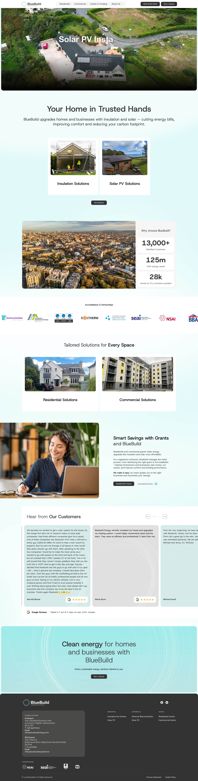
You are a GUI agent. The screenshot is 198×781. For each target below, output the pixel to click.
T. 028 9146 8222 (32, 728)
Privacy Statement (154, 777)
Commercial (80, 4)
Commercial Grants (167, 720)
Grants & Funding (98, 4)
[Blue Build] (31, 4)
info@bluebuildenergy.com (37, 733)
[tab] (154, 516)
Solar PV (111, 720)
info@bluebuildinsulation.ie (37, 752)
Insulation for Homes (116, 716)
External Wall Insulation (142, 716)
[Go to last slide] (148, 516)
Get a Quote (169, 4)
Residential (64, 4)
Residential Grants (123, 484)
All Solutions (99, 202)
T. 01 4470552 (31, 747)
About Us (116, 4)
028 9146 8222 (150, 4)
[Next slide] (164, 516)
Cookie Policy (170, 777)
